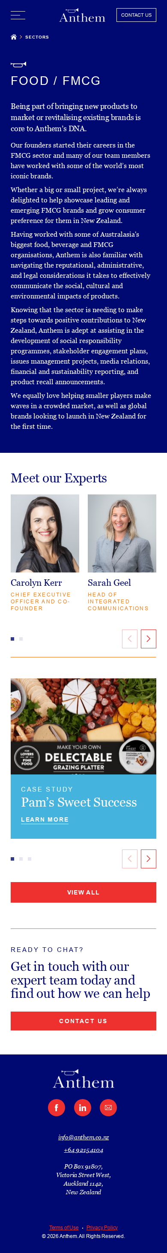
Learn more (45, 819)
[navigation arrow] (148, 858)
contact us (136, 15)
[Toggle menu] (18, 15)
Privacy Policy (102, 1228)
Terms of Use (64, 1228)
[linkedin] (82, 1107)
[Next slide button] (148, 639)
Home (14, 36)
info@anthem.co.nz (83, 1137)
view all (83, 892)
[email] (108, 1107)
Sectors (37, 37)
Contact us (83, 1021)
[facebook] (56, 1107)
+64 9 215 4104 (83, 1149)
